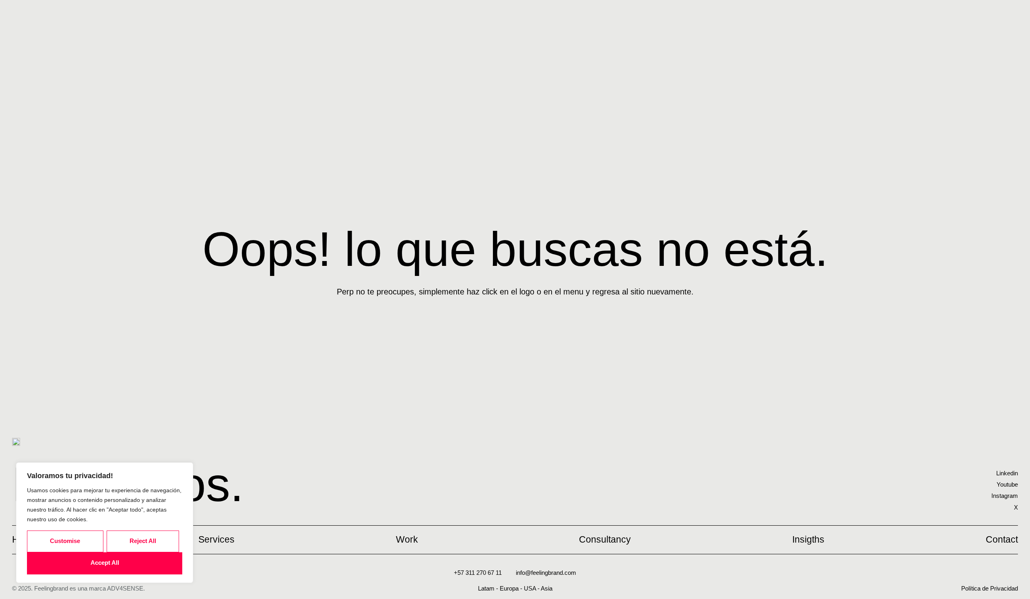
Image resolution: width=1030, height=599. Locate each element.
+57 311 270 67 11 (478, 572)
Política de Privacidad (989, 588)
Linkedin (1007, 473)
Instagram (1004, 495)
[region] (104, 522)
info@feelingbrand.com (546, 572)
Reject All (143, 540)
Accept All (105, 562)
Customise (65, 540)
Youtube (1007, 484)
